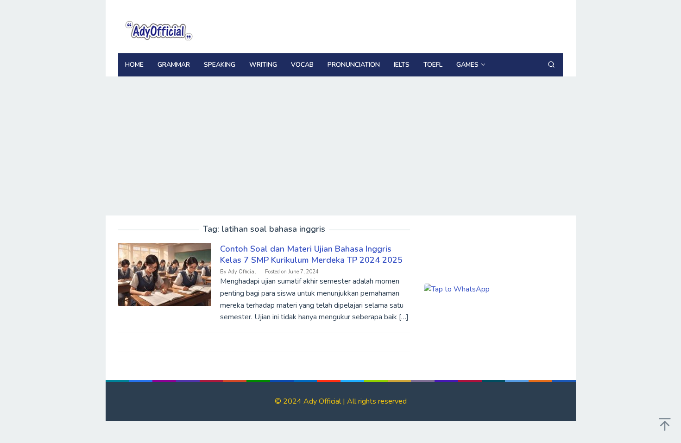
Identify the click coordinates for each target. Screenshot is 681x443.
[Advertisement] (341, 146)
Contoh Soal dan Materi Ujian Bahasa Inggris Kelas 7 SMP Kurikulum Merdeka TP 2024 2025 (311, 254)
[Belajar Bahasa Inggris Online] (157, 29)
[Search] (551, 64)
